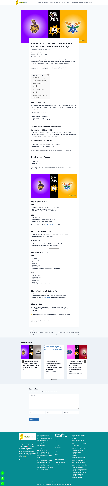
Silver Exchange (51, 224)
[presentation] (31, 352)
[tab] (51, 379)
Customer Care (54, 2)
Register (86, 2)
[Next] (85, 361)
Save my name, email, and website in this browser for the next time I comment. (48, 416)
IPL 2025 (33, 40)
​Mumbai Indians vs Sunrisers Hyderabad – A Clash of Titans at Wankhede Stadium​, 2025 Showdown (54, 365)
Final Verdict (36, 97)
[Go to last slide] (23, 361)
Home (39, 2)
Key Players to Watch (38, 85)
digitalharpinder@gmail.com (38, 49)
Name (32, 412)
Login (90, 2)
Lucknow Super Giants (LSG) (41, 81)
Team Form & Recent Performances (41, 79)
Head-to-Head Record (38, 83)
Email (48, 412)
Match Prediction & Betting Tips (40, 95)
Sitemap (54, 482)
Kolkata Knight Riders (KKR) (40, 80)
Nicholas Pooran (46, 297)
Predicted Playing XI (37, 91)
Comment (33, 395)
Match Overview (36, 77)
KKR (36, 86)
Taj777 (24, 459)
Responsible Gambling (64, 2)
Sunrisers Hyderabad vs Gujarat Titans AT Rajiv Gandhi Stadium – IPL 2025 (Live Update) (67, 332)
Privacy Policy (45, 2)
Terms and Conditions (77, 2)
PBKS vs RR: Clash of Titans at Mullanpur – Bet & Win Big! (41, 332)
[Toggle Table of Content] (47, 75)
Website (66, 412)
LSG (36, 87)
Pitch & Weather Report (38, 89)
